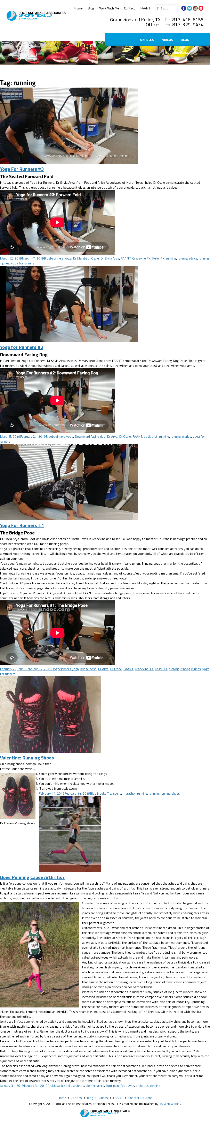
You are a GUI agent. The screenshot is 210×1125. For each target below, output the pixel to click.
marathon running (135, 793)
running (171, 258)
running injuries (181, 436)
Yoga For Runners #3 (22, 169)
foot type (127, 1085)
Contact (129, 8)
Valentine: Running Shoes (27, 757)
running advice (187, 258)
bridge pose (88, 668)
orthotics (142, 1085)
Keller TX (158, 258)
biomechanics (95, 1085)
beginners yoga (60, 258)
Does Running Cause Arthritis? (32, 877)
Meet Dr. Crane (177, 52)
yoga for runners (22, 263)
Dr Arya (112, 436)
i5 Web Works (169, 1103)
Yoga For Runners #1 (22, 525)
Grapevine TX (141, 258)
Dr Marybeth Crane (86, 258)
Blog (91, 8)
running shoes (170, 793)
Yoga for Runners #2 (21, 347)
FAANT (145, 8)
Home (78, 8)
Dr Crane (125, 436)
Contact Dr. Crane (140, 1097)
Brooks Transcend (108, 793)
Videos (167, 39)
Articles (147, 39)
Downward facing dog (90, 436)
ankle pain (64, 1085)
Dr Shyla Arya (109, 258)
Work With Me (109, 8)
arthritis (78, 1085)
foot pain (112, 1085)
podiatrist (151, 436)
